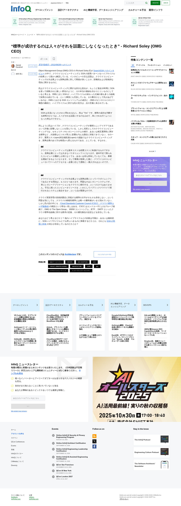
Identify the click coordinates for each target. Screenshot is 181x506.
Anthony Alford (137, 126)
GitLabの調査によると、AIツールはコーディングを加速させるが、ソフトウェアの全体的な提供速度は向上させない (155, 319)
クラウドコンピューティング (58, 270)
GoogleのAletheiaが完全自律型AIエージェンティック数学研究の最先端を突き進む (123, 317)
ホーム (13, 430)
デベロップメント (44, 10)
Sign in (166, 3)
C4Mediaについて (17, 461)
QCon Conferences (18, 442)
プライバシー (124, 499)
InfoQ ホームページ (17, 35)
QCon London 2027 (64, 476)
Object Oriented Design (58, 266)
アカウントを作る (17, 434)
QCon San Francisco (65, 465)
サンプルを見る (150, 170)
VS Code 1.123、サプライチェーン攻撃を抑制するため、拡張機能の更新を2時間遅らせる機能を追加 (25, 318)
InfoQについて (16, 457)
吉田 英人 (19, 74)
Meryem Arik (150, 126)
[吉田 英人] (13, 74)
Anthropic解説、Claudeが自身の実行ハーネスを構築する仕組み (123, 327)
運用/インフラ (156, 10)
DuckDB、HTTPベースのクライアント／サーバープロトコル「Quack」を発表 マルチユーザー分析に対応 (123, 338)
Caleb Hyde (135, 143)
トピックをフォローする (104, 254)
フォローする (32, 66)
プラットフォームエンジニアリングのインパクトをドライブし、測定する (90, 317)
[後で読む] (54, 58)
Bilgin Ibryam (136, 89)
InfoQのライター (17, 453)
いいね (45, 59)
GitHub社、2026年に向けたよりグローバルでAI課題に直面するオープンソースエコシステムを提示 (25, 342)
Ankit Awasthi (136, 76)
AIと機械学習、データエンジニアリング (103, 10)
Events (13, 446)
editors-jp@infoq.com (33, 498)
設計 (97, 266)
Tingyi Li (159, 128)
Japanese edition (56, 3)
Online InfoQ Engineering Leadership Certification (72, 450)
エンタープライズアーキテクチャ (81, 270)
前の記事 (151, 151)
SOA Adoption (82, 262)
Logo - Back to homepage (21, 9)
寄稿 (12, 450)
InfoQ (133, 114)
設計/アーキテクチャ (68, 10)
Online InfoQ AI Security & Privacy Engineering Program (70, 436)
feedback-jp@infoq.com (15, 498)
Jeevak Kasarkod (19, 66)
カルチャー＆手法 (137, 10)
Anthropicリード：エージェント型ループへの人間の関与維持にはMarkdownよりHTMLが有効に (25, 330)
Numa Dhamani (136, 128)
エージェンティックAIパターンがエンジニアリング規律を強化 (90, 327)
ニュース (30, 35)
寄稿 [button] (67, 3)
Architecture (70, 254)
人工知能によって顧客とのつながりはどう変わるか (90, 336)
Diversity (14, 465)
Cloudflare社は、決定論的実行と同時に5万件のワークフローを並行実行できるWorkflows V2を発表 (58, 318)
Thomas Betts (136, 102)
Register (155, 3)
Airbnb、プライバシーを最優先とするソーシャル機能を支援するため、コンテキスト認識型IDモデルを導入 (58, 330)
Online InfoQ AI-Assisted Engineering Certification (72, 458)
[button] (150, 183)
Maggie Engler (149, 128)
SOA (94, 262)
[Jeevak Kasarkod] (13, 66)
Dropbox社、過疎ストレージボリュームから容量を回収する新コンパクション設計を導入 (155, 344)
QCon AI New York (63, 471)
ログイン (14, 438)
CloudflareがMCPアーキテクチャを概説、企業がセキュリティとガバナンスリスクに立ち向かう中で (58, 342)
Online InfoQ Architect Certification (71, 443)
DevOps (69, 262)
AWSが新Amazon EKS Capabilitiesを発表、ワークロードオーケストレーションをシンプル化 (155, 332)
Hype (88, 266)
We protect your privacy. (141, 189)
